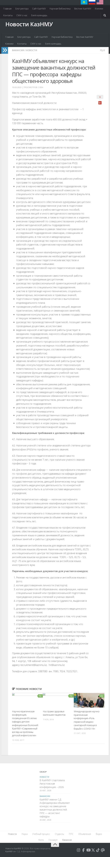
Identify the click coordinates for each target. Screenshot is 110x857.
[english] (100, 2)
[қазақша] (84, 2)
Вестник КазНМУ (82, 8)
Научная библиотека (60, 8)
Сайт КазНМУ (39, 8)
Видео (99, 833)
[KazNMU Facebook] (83, 850)
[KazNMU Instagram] (78, 850)
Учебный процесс (41, 833)
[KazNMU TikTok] (98, 850)
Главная (7, 8)
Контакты (8, 15)
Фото (41, 839)
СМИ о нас (21, 15)
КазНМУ (9, 851)
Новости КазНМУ (29, 24)
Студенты (59, 833)
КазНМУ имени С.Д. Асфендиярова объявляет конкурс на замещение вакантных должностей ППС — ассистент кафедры (55, 808)
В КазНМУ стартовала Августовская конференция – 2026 (52, 784)
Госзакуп (53, 839)
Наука (25, 833)
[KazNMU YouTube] (88, 850)
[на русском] (92, 2)
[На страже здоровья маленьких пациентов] (58, 700)
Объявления (84, 833)
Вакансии (18, 50)
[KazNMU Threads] (103, 850)
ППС (71, 833)
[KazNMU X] (93, 850)
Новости (31, 50)
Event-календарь (39, 15)
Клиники (99, 8)
